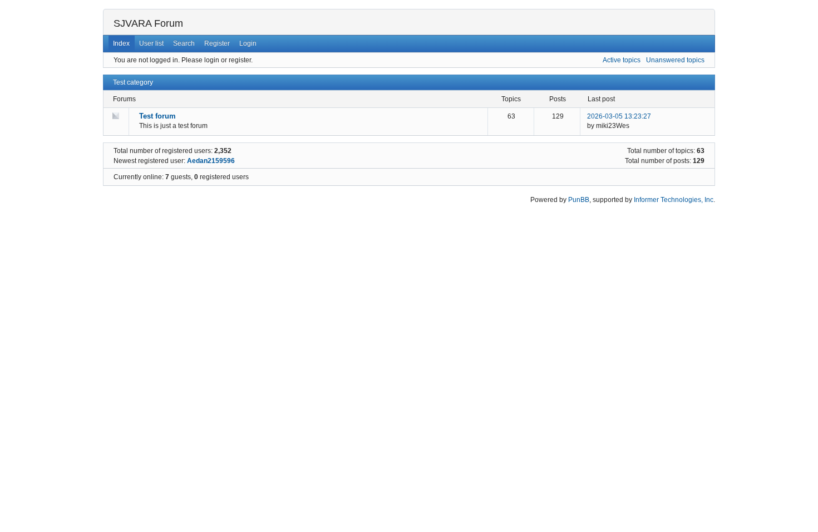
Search (184, 43)
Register (217, 43)
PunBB (578, 200)
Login (248, 43)
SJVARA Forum (148, 23)
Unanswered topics (675, 60)
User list (151, 43)
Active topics (621, 60)
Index (121, 43)
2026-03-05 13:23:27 (619, 116)
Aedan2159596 (211, 161)
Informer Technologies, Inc (673, 200)
